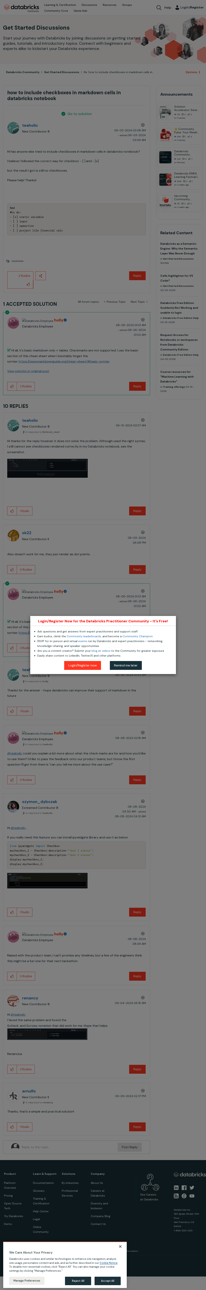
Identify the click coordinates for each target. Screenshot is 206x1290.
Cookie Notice (108, 1263)
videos (106, 651)
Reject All (78, 1281)
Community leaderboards (84, 636)
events (82, 641)
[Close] (120, 1246)
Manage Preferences (26, 1280)
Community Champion (138, 636)
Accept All (107, 1281)
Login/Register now (82, 665)
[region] (65, 1265)
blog (94, 651)
